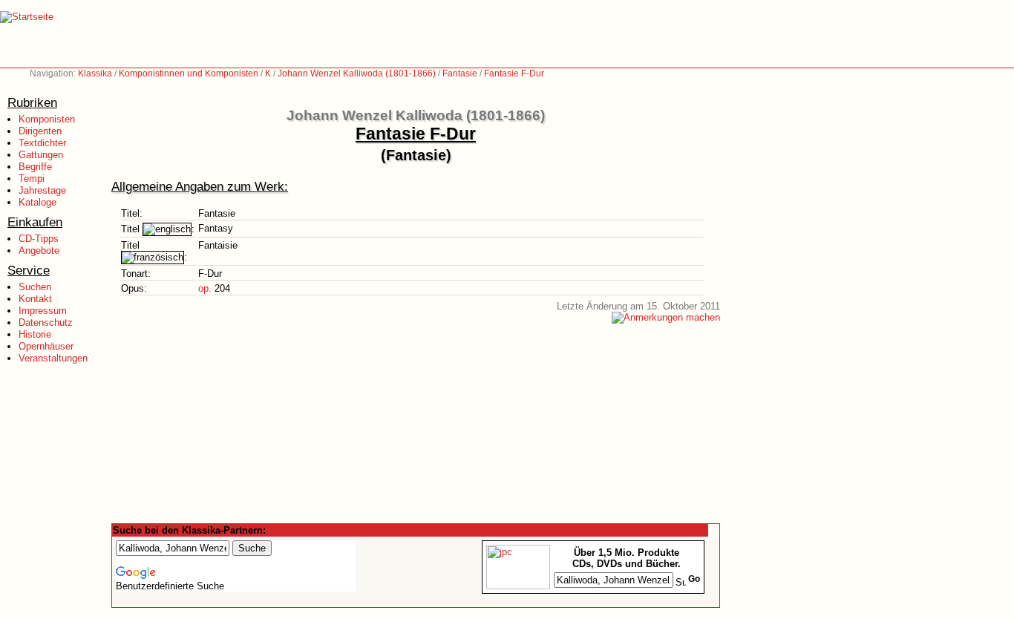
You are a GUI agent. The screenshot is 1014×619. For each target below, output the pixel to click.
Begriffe (35, 166)
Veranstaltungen (53, 358)
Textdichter (42, 142)
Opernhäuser (46, 346)
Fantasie (459, 73)
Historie (35, 334)
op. (205, 288)
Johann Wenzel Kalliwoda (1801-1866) (357, 73)
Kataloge (37, 202)
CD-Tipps (39, 238)
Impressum (43, 310)
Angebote (39, 250)
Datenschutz (46, 322)
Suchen (35, 286)
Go (694, 579)
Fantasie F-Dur (514, 73)
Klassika (95, 73)
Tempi (32, 178)
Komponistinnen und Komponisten (188, 73)
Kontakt (35, 298)
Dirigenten (40, 131)
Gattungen (41, 154)
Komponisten (47, 119)
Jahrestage (42, 190)
